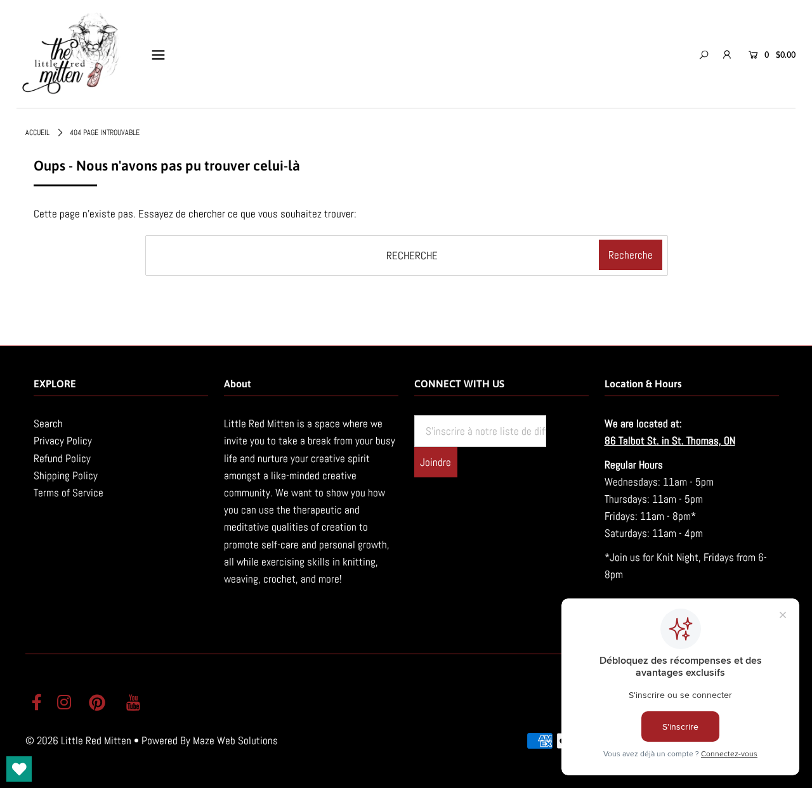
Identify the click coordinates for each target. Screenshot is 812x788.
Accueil (37, 132)
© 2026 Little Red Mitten (78, 740)
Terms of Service (68, 493)
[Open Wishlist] (19, 769)
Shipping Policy (66, 475)
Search (48, 423)
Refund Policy (62, 458)
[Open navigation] (158, 54)
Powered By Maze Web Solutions (209, 740)
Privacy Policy (63, 441)
